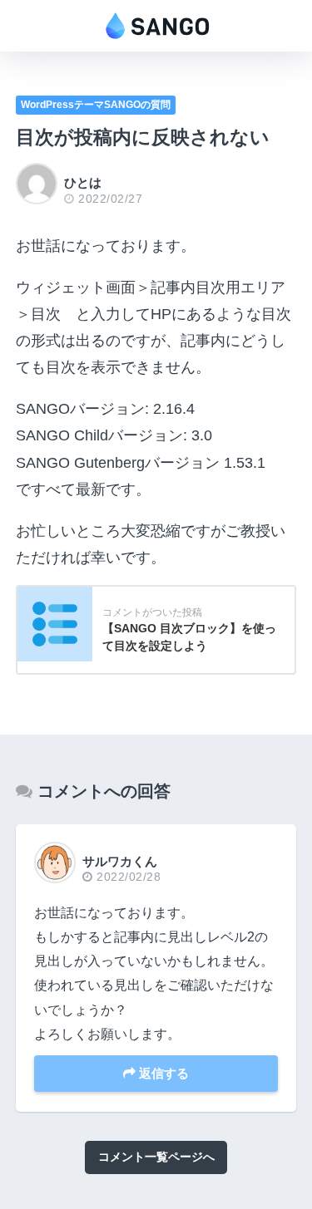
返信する (162, 1073)
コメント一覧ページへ (156, 1156)
